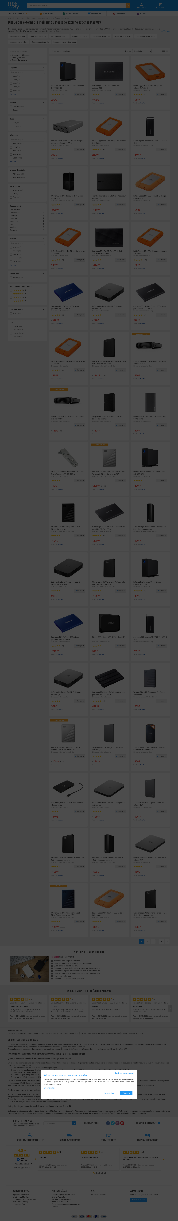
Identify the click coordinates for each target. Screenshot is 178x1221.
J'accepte (126, 1093)
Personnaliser (109, 1093)
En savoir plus (49, 1088)
